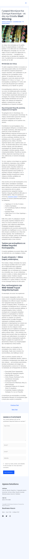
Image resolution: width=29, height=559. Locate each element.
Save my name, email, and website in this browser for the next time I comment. (14, 465)
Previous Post (15, 405)
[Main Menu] (26, 3)
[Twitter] (6, 516)
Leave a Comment (7, 21)
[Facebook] (3, 516)
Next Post (15, 409)
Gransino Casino (12, 196)
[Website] (14, 458)
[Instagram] (10, 516)
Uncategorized (17, 21)
